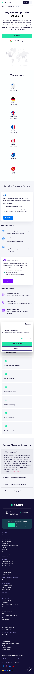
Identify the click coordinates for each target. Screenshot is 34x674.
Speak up (4, 645)
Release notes (6, 606)
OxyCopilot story (6, 629)
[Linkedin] (3, 666)
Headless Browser (7, 585)
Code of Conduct (6, 647)
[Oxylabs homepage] (6, 2)
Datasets (4, 595)
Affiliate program (6, 539)
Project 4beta (6, 551)
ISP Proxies (5, 570)
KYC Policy (5, 636)
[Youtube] (13, 666)
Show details (25, 338)
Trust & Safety (6, 641)
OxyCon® (4, 549)
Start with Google (18, 41)
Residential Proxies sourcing (10, 545)
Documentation (6, 600)
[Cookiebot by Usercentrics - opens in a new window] (25, 324)
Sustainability (6, 554)
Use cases (5, 602)
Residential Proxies (7, 563)
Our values (5, 536)
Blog (3, 613)
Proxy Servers (6, 589)
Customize (16, 348)
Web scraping (5, 619)
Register (11, 525)
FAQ (3, 617)
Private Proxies (6, 572)
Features (4, 625)
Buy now (17, 35)
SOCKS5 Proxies (6, 565)
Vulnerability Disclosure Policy (10, 643)
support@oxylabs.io (19, 658)
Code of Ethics (6, 649)
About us (4, 534)
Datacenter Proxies (7, 561)
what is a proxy (15, 471)
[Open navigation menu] (30, 2)
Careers (4, 547)
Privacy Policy (6, 634)
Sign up (26, 2)
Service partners (6, 541)
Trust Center (5, 639)
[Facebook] (10, 666)
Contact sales (21, 525)
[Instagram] (6, 666)
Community (5, 556)
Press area (5, 543)
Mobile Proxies (6, 567)
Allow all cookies (17, 343)
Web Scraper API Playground (10, 604)
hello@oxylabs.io (7, 658)
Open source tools (7, 611)
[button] (17, 461)
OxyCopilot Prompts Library (9, 615)
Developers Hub (6, 609)
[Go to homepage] (17, 505)
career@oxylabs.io (7, 662)
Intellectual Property (8, 627)
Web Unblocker (6, 579)
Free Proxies (5, 574)
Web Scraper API (6, 587)
